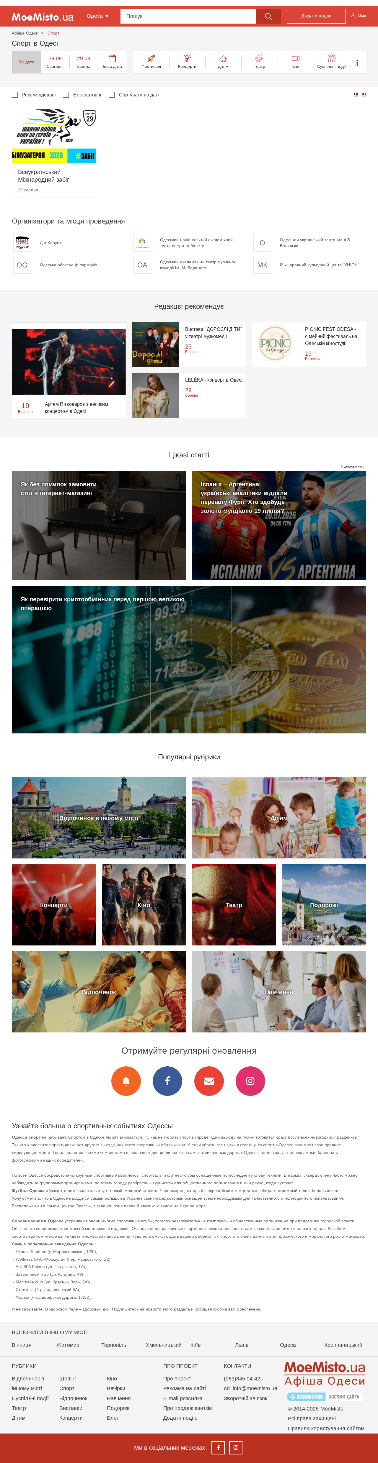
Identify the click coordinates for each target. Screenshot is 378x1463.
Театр (259, 66)
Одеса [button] (96, 16)
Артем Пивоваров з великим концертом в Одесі (76, 408)
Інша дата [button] (112, 66)
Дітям (223, 66)
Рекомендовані (39, 94)
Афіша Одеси (25, 33)
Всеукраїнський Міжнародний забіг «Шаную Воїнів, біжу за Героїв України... (50, 176)
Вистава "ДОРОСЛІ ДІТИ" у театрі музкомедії (213, 333)
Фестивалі (151, 66)
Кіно (295, 66)
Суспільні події (331, 66)
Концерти (187, 66)
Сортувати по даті (139, 94)
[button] (358, 62)
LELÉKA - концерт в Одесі (213, 379)
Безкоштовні (87, 94)
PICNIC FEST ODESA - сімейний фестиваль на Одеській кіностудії (331, 336)
